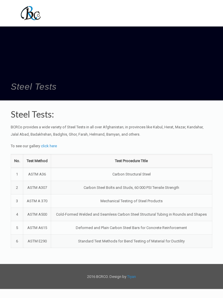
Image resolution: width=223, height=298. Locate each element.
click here (49, 146)
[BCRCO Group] (31, 13)
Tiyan (131, 276)
